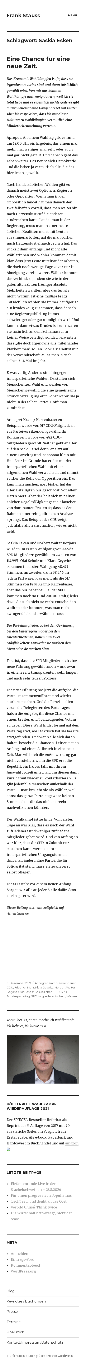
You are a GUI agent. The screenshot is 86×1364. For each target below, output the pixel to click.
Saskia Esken (43, 992)
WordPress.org (23, 1271)
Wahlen (72, 996)
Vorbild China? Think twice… (35, 1207)
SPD (57, 992)
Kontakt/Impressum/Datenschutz (35, 1342)
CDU (10, 987)
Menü (72, 15)
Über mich (15, 1332)
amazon (71, 1143)
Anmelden (19, 1253)
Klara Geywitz (44, 987)
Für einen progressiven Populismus (41, 1195)
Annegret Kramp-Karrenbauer (55, 983)
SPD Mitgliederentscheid (48, 996)
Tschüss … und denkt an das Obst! (39, 1201)
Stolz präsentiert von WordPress (50, 1356)
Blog (11, 1291)
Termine (14, 1322)
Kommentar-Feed (25, 1265)
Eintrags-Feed (22, 1259)
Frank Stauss (23, 15)
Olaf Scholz (26, 992)
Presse (12, 1312)
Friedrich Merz (24, 987)
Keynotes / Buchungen (26, 1301)
